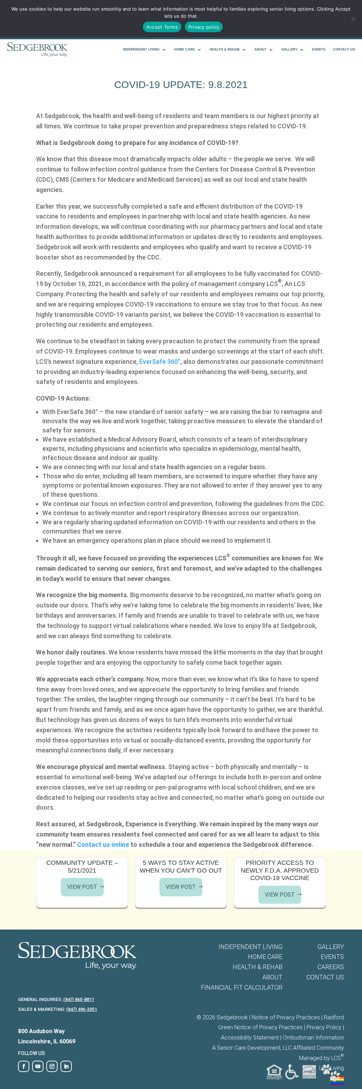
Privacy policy (204, 27)
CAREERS (330, 967)
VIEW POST (82, 887)
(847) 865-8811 (78, 999)
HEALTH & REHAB (225, 49)
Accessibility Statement (250, 1037)
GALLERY (289, 49)
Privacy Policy (323, 1027)
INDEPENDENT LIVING (141, 49)
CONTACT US (344, 49)
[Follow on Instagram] (52, 1066)
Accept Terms (162, 27)
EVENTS (318, 49)
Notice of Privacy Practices (286, 1017)
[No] (353, 18)
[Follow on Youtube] (37, 1066)
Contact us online (103, 844)
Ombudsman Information (313, 1037)
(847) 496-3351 (81, 1009)
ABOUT (261, 49)
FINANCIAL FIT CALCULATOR (241, 987)
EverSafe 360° (159, 361)
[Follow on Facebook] (23, 1066)
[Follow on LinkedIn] (66, 1066)
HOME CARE (184, 49)
